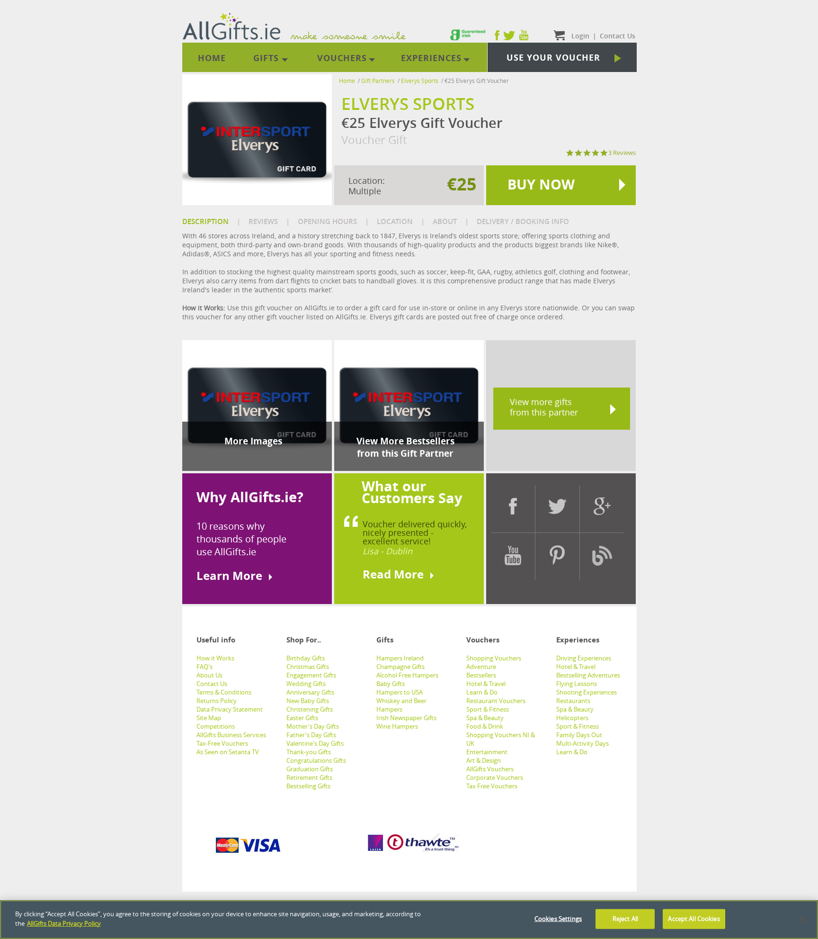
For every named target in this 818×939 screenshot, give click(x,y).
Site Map (208, 717)
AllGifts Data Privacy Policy (64, 923)
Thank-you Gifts (308, 752)
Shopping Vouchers (493, 658)
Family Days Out (579, 735)
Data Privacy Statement (229, 709)
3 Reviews (622, 153)
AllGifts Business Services (231, 735)
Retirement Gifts (309, 777)
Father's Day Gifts (311, 735)
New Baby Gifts (307, 700)
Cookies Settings (558, 918)
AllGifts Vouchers (490, 769)
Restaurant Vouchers (495, 700)
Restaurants (573, 700)
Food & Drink (484, 726)
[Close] (802, 919)
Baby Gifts (390, 683)
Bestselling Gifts (308, 786)
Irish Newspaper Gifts (406, 717)
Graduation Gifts (309, 769)
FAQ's (204, 666)
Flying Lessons (576, 683)
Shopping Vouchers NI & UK (500, 739)
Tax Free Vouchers (491, 786)
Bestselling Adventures (588, 675)
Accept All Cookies (694, 918)
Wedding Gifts (306, 683)
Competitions (215, 726)
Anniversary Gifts (310, 692)
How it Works (215, 658)
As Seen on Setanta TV (227, 752)
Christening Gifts (309, 709)
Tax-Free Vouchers (222, 743)
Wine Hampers (397, 726)
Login (580, 35)
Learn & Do (482, 692)
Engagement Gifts (311, 675)
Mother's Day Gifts (312, 726)
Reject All (625, 918)
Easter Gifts (302, 717)
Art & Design (483, 760)
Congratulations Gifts (316, 760)
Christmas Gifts (307, 666)
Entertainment (486, 752)
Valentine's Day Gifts (315, 743)
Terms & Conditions (223, 692)
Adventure (481, 666)
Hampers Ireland (400, 658)
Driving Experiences (583, 658)
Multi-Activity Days (582, 743)
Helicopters (572, 717)
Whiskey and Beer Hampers (401, 704)
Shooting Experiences (586, 692)
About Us (209, 675)
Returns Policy (216, 700)
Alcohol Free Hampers (407, 675)
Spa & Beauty (485, 717)
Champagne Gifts (400, 666)
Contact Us (211, 683)
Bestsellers (481, 675)
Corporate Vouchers (494, 777)
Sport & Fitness (487, 709)
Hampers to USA (399, 692)
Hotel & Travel (486, 683)
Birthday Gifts (305, 658)
